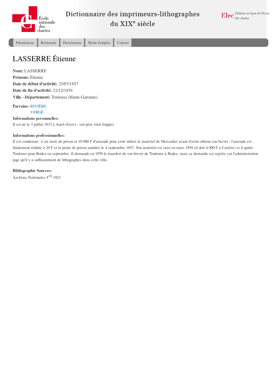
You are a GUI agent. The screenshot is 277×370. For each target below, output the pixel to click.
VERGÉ (37, 112)
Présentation (25, 42)
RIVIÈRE (38, 106)
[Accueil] (14, 19)
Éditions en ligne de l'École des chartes (252, 15)
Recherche (48, 42)
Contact (123, 42)
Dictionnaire (72, 42)
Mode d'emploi (99, 42)
